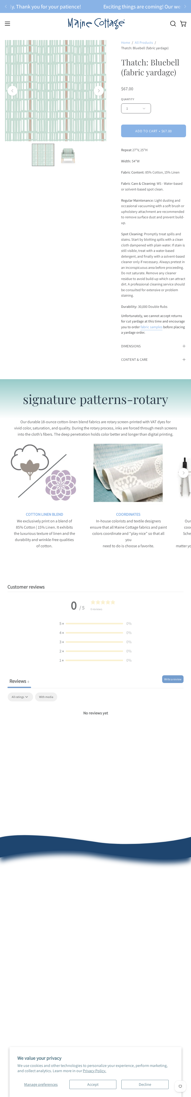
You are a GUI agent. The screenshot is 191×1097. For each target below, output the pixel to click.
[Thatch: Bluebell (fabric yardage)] (43, 155)
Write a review (173, 679)
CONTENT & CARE (134, 359)
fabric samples (151, 326)
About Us (12, 876)
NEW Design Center (116, 876)
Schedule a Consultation (120, 884)
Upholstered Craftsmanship (28, 964)
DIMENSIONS (131, 346)
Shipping (12, 909)
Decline (145, 1084)
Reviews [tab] (19, 681)
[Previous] (6, 6)
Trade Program (112, 964)
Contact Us (14, 925)
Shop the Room (113, 893)
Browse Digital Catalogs (119, 901)
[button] (172, 23)
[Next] (185, 6)
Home (125, 42)
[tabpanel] (95, 729)
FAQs (9, 901)
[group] (95, 6)
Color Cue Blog (17, 980)
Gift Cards (108, 925)
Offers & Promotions (22, 893)
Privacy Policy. (94, 1070)
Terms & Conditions (21, 917)
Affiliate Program (114, 980)
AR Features (15, 972)
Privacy (11, 997)
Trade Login (110, 956)
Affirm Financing (114, 917)
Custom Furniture (115, 972)
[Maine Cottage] (95, 23)
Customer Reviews (20, 884)
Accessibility (15, 1005)
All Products (144, 42)
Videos (10, 989)
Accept (92, 1084)
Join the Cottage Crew (118, 909)
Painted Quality (17, 956)
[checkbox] (46, 696)
